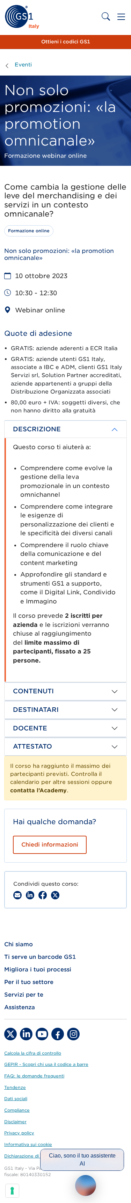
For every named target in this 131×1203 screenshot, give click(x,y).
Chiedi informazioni (49, 844)
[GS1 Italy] (22, 17)
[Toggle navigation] (121, 17)
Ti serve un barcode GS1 (40, 957)
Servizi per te (23, 994)
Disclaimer (15, 1121)
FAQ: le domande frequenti (34, 1075)
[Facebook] (42, 895)
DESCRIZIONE (37, 429)
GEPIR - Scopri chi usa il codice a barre (46, 1064)
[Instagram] (73, 1034)
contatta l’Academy (38, 790)
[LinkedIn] (26, 1034)
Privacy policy (19, 1132)
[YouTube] (42, 1034)
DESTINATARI (36, 709)
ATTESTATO (32, 746)
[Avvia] (85, 1185)
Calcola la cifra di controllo (32, 1053)
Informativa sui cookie (28, 1144)
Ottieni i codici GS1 (65, 41)
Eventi (23, 65)
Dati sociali (15, 1098)
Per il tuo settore (28, 982)
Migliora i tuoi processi (37, 969)
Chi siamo (18, 944)
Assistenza (19, 1007)
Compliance (17, 1110)
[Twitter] (10, 1034)
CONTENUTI (33, 691)
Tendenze (15, 1087)
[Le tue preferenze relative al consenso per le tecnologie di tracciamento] (12, 1190)
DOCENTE (30, 728)
